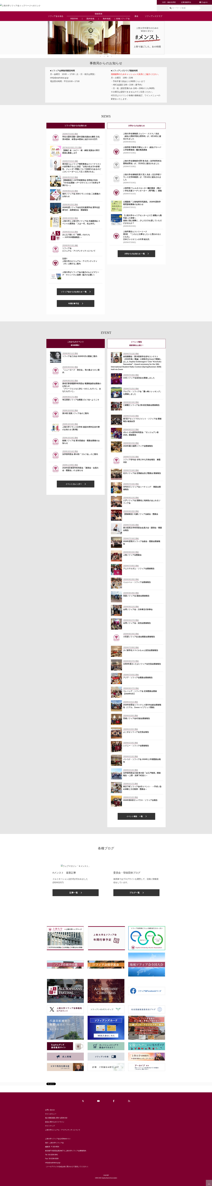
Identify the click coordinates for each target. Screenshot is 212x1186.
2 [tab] (104, 56)
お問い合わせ (50, 1110)
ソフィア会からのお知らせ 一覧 (74, 292)
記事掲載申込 (186, 2)
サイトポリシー (50, 1114)
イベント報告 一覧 (134, 816)
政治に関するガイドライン (54, 1122)
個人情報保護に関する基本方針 (56, 1118)
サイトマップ (50, 1126)
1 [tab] (100, 56)
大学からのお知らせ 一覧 (134, 254)
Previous (46, 37)
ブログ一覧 (134, 893)
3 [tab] (108, 56)
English (204, 2)
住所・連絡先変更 (169, 2)
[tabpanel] (106, 37)
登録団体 (98, 14)
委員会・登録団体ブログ (126, 872)
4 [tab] (111, 56)
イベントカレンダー (74, 484)
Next (166, 37)
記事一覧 (74, 893)
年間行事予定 (73, 303)
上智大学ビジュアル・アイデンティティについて (62, 1130)
